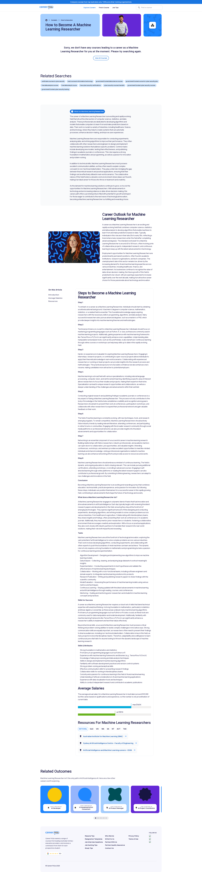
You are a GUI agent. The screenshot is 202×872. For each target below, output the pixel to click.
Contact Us (109, 848)
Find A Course (104, 8)
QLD (91, 729)
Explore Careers (90, 8)
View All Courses (101, 58)
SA (108, 729)
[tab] (95, 818)
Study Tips (89, 848)
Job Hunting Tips (91, 845)
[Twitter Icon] (150, 839)
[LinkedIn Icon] (150, 842)
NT (113, 729)
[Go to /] (46, 20)
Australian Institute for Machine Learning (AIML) (103, 736)
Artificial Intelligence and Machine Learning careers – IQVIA (107, 750)
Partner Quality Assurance (115, 845)
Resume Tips (89, 836)
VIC (97, 729)
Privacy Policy (134, 836)
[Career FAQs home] (46, 7)
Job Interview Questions (94, 842)
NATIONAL (83, 729)
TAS (124, 729)
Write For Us (109, 839)
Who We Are (109, 836)
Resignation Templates (93, 839)
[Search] (139, 7)
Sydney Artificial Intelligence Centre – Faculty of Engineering (108, 743)
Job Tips (115, 8)
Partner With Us (111, 842)
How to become (66, 20)
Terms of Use (133, 839)
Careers (54, 20)
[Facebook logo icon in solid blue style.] (150, 836)
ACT (118, 729)
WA (103, 729)
